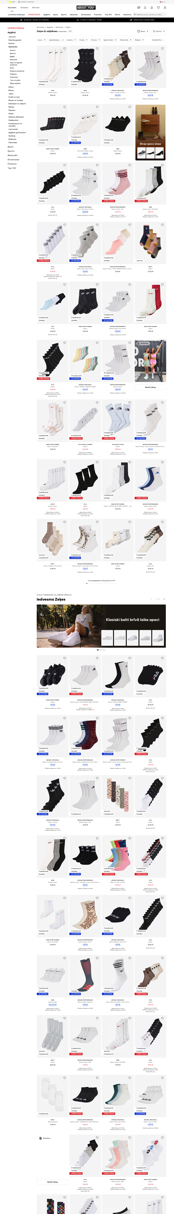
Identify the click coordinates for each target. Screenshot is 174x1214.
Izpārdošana (54, 40)
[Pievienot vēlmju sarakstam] (64, 48)
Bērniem (36, 8)
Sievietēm (12, 8)
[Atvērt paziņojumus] (151, 8)
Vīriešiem (24, 8)
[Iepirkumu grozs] (165, 7)
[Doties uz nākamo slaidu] (164, 599)
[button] (143, 31)
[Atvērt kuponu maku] (138, 7)
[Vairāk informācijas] (53, 99)
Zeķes (68, 27)
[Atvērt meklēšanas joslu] (134, 14)
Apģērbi (50, 27)
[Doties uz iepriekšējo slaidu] (151, 599)
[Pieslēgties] (145, 7)
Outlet (13, 1)
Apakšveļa (59, 27)
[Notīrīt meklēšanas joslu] (164, 14)
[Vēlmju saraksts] (158, 7)
